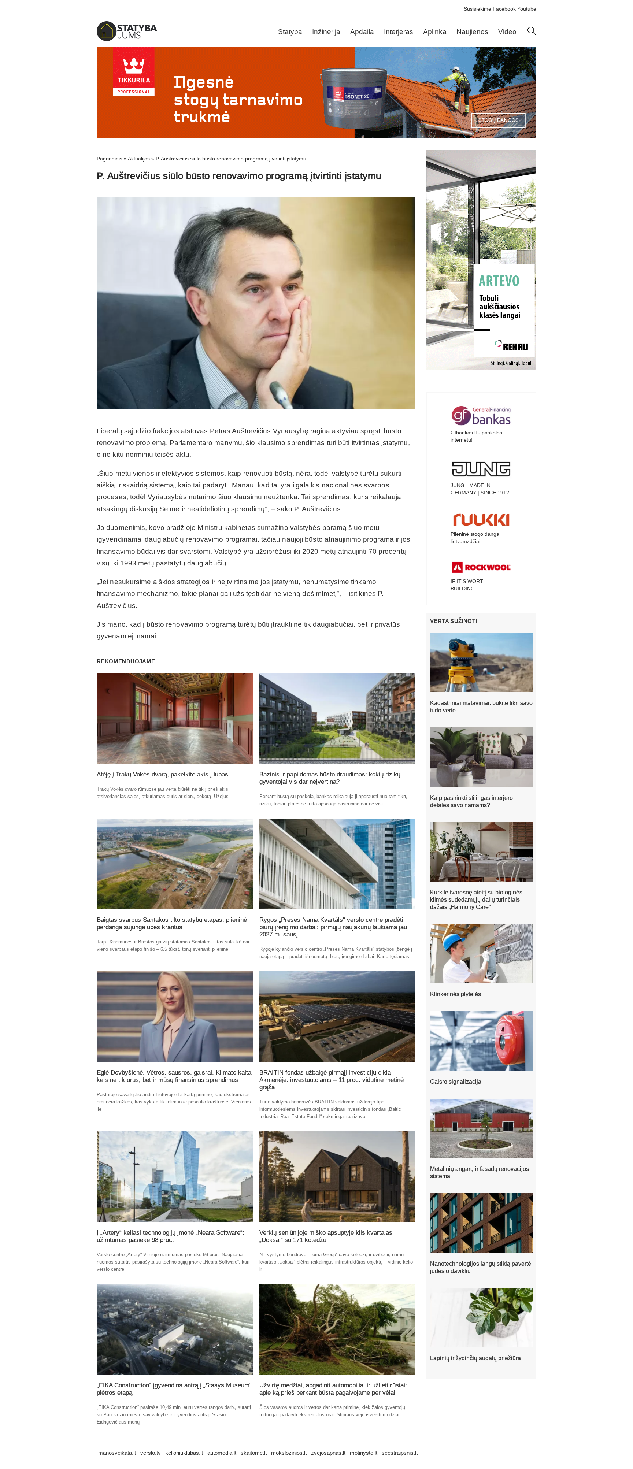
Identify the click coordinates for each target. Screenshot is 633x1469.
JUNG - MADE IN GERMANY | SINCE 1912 (480, 489)
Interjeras (398, 32)
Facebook (504, 9)
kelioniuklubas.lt (184, 1453)
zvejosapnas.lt (328, 1453)
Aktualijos (139, 159)
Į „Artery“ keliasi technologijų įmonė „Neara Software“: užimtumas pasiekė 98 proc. (170, 1236)
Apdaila (362, 32)
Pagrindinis (109, 159)
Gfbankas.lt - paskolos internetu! (476, 436)
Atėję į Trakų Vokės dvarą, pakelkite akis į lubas (162, 774)
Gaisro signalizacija (455, 1082)
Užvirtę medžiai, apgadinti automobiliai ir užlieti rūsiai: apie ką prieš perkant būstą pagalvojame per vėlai (333, 1389)
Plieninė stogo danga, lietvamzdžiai (476, 537)
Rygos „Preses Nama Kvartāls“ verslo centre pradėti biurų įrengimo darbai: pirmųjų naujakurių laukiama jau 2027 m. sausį (333, 927)
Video (507, 32)
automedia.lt (221, 1453)
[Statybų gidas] (127, 39)
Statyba (290, 32)
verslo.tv (150, 1453)
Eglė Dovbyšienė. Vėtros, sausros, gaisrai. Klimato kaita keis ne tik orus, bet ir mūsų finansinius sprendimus (174, 1076)
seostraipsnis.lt (400, 1453)
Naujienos (472, 32)
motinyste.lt (363, 1453)
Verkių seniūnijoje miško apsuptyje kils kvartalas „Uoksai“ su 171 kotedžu (325, 1236)
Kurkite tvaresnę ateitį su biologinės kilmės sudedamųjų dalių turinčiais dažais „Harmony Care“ (476, 899)
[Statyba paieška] (532, 34)
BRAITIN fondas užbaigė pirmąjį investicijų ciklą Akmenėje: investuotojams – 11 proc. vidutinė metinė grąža (331, 1080)
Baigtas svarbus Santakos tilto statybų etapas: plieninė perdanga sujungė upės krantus (172, 923)
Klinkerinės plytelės (455, 994)
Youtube (526, 9)
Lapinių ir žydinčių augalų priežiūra (475, 1358)
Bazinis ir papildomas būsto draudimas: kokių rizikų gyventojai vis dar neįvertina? (329, 778)
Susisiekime (477, 9)
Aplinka (435, 32)
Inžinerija (326, 32)
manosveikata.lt (117, 1453)
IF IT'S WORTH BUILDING (469, 584)
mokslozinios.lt (289, 1453)
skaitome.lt (254, 1453)
